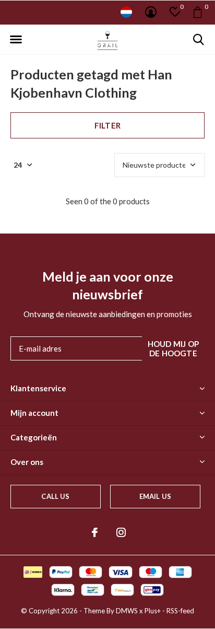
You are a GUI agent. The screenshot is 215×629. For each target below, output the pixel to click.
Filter (107, 125)
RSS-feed (180, 611)
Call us (55, 496)
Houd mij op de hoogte (173, 348)
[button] (15, 40)
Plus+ (153, 611)
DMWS (127, 611)
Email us (155, 496)
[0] (197, 12)
